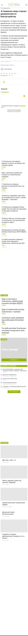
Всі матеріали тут (14, 359)
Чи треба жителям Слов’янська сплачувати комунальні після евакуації (14, 330)
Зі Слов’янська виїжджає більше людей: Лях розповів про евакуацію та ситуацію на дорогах (14, 209)
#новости (12, 65)
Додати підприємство (14, 391)
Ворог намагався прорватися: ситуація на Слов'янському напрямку (12, 174)
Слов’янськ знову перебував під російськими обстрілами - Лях (13, 320)
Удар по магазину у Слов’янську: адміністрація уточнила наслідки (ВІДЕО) (12, 301)
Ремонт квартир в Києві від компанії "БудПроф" (11, 481)
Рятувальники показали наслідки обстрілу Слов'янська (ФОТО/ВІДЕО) (14, 231)
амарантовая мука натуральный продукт (13, 504)
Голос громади (10, 349)
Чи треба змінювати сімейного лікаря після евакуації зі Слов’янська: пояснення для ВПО (13, 241)
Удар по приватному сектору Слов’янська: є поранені (13, 310)
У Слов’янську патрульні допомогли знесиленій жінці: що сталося (13, 186)
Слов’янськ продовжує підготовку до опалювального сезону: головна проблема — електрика (14, 197)
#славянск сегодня (5, 65)
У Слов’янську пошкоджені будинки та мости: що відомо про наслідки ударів (13, 163)
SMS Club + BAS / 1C (9, 460)
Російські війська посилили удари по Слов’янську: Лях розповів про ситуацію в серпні (13, 220)
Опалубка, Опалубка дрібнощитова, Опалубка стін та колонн (13, 536)
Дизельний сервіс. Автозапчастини (8, 513)
